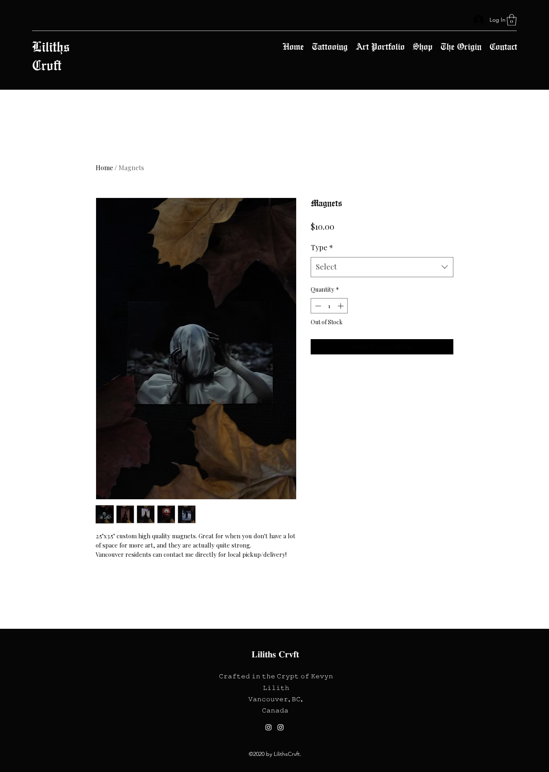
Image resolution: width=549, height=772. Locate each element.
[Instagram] (268, 727)
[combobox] (382, 267)
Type (322, 247)
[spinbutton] (329, 306)
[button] (511, 20)
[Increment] (341, 306)
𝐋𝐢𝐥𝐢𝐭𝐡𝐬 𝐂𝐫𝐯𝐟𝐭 (275, 654)
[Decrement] (317, 306)
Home (104, 167)
